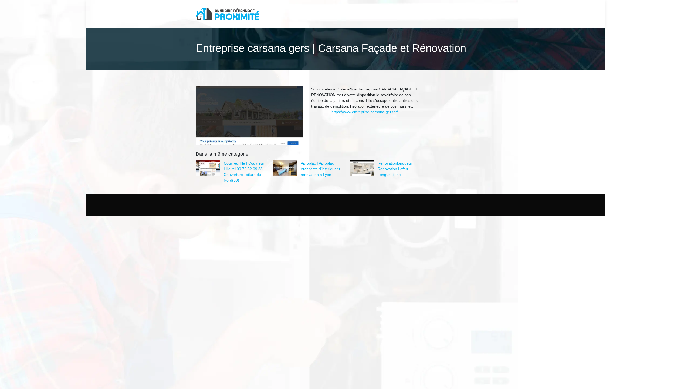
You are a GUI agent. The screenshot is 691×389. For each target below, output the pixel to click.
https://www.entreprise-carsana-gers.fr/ (364, 112)
